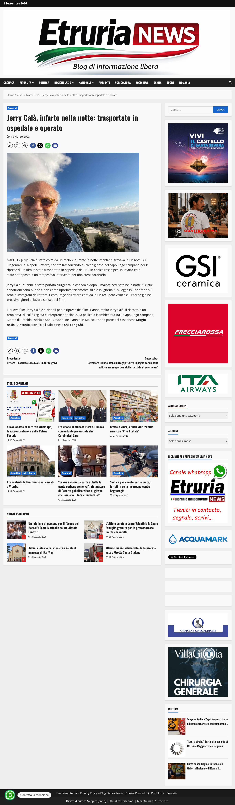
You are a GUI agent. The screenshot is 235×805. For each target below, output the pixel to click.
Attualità (25, 82)
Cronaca (8, 82)
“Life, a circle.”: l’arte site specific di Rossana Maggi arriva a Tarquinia (207, 743)
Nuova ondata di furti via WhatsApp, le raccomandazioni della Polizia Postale (29, 431)
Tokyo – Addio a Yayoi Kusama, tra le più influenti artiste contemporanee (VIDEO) (207, 721)
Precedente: (32, 360)
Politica (44, 82)
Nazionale (85, 82)
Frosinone (67, 417)
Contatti (172, 793)
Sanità (158, 82)
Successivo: (122, 362)
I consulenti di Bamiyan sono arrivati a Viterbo (30, 484)
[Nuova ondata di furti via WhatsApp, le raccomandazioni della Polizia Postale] (31, 406)
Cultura (173, 709)
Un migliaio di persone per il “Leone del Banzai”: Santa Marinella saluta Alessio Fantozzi (16, 529)
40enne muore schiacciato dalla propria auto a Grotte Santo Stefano (93, 552)
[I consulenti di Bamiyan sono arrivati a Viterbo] (31, 461)
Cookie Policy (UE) (137, 793)
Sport (170, 82)
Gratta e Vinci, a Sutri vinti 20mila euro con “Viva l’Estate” (131, 429)
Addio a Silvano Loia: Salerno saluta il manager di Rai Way (16, 552)
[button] (230, 82)
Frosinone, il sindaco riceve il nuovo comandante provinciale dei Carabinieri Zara (81, 431)
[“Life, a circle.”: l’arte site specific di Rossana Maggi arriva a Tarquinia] (176, 748)
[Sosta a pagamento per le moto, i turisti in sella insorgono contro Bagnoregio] (134, 461)
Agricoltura (123, 82)
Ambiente (104, 82)
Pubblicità (157, 793)
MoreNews (144, 801)
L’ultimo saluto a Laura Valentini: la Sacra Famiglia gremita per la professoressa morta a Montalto (93, 529)
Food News (142, 82)
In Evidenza (29, 473)
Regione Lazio (62, 82)
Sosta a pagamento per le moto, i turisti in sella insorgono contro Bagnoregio (131, 486)
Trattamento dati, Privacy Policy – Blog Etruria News (89, 793)
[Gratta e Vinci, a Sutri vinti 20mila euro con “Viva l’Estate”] (134, 406)
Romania (184, 82)
